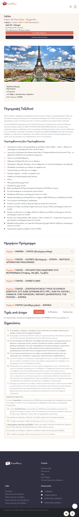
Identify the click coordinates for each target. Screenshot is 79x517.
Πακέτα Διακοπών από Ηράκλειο (16, 503)
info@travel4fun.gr (51, 495)
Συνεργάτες (8, 491)
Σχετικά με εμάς (46, 468)
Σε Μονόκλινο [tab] (53, 312)
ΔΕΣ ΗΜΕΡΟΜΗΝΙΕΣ (39, 33)
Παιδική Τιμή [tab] (67, 312)
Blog (42, 474)
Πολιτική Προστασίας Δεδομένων (52, 480)
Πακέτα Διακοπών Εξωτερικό (14, 494)
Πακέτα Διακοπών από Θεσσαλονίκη (17, 500)
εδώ (67, 318)
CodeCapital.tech (42, 510)
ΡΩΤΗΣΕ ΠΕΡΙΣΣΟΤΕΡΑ (39, 37)
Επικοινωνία (45, 471)
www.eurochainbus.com (53, 132)
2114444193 (48, 491)
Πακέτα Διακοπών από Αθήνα (14, 497)
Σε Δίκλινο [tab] (39, 312)
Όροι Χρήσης (45, 477)
